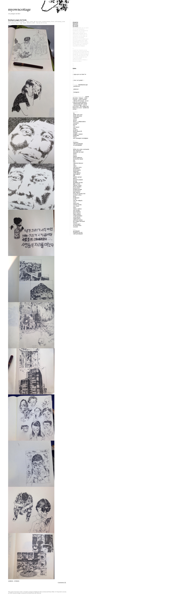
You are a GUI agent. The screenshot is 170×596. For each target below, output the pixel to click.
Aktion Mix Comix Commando (81, 149)
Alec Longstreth (77, 150)
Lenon (74, 196)
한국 (33, 23)
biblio (74, 68)
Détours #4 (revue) (79, 100)
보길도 (17, 23)
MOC (74, 125)
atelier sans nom (77, 114)
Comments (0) (62, 582)
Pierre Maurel (76, 213)
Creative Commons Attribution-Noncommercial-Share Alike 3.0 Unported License (45, 591)
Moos (74, 202)
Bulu (74, 161)
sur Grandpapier (77, 145)
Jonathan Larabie (77, 189)
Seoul (52, 21)
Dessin (22, 21)
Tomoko (75, 222)
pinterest (76, 89)
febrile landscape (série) (80, 103)
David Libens (76, 168)
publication (76, 135)
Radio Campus (77, 214)
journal (75, 124)
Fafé (74, 175)
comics (31, 21)
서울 (21, 23)
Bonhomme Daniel (78, 159)
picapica (75, 130)
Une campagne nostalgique (80, 138)
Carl (74, 164)
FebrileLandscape (83, 84)
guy (37, 21)
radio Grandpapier (78, 143)
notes (74, 128)
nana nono (76, 203)
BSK (74, 160)
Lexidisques (76, 197)
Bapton (75, 156)
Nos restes (76, 206)
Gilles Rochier (76, 184)
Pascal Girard (76, 211)
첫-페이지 (29, 23)
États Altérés (76, 174)
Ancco (75, 154)
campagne (76, 117)
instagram (76, 92)
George (75, 181)
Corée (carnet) (82, 99)
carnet (18, 21)
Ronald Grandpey (77, 215)
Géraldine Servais (78, 182)
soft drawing (58, 21)
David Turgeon (77, 170)
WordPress (31, 593)
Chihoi (74, 166)
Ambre (75, 153)
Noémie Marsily (77, 204)
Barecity (39, 593)
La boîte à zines (77, 195)
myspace (75, 142)
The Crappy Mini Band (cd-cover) (80, 107)
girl (34, 21)
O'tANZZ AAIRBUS (77, 209)
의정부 (24, 23)
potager (75, 132)
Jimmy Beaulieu (77, 186)
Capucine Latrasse (78, 163)
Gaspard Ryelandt (78, 179)
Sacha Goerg (76, 217)
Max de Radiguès (77, 200)
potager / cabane (78, 134)
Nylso (74, 207)
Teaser (75, 136)
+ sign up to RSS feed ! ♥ (79, 74)
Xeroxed (75, 227)
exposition (76, 123)
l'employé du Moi (77, 232)
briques (81, 98)
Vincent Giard (76, 224)
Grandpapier (76, 231)
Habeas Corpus (77, 185)
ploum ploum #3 (77, 131)
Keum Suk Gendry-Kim (79, 193)
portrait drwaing (46, 21)
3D (73, 113)
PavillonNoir (77, 86)
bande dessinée (12, 21)
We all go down (77, 225)
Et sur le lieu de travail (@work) (80, 101)
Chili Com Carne (77, 167)
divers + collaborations (79, 121)
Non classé (76, 127)
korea (40, 21)
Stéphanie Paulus (78, 220)
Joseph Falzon (76, 191)
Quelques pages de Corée (17, 20)
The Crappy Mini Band (79, 221)
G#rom (75, 178)
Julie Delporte (76, 192)
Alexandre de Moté (78, 152)
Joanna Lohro (76, 188)
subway (13, 23)
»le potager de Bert (14, 14)
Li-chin (74, 199)
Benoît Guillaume (77, 157)
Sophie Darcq (76, 218)
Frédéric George (77, 177)
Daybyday (76, 171)
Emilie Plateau (77, 173)
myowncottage (19, 9)
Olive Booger (76, 210)
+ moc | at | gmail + (78, 80)
